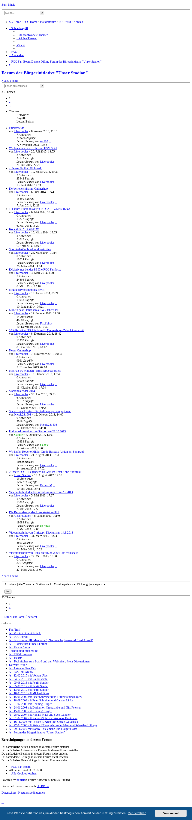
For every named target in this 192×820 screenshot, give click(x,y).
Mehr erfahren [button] (137, 813)
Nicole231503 (22, 414)
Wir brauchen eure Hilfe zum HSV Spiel (33, 148)
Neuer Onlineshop (20, 350)
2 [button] (9, 101)
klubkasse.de (16, 127)
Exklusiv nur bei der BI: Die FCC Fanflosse (35, 269)
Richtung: (83, 584)
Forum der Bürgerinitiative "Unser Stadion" (45, 72)
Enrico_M (46, 485)
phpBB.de (43, 786)
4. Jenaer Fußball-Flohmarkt (25, 168)
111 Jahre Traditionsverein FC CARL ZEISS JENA (39, 208)
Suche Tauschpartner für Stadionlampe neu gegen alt (40, 411)
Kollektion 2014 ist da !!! (24, 229)
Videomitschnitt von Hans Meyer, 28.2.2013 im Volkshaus (43, 552)
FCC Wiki (65, 21)
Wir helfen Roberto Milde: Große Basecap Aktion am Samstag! (46, 451)
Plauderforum (48, 21)
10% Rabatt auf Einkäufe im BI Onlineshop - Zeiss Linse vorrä (46, 330)
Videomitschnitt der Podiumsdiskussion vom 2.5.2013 (41, 492)
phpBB (20, 779)
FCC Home (30, 21)
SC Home (15, 21)
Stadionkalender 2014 (22, 390)
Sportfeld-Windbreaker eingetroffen (30, 249)
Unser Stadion (22, 475)
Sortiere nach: (44, 584)
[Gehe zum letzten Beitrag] (50, 141)
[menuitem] (32, 35)
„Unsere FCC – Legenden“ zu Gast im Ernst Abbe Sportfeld (45, 471)
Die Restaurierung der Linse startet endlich (34, 512)
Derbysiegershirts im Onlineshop (28, 188)
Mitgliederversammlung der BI (27, 289)
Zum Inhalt (8, 4)
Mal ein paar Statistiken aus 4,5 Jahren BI (33, 310)
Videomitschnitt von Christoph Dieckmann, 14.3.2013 (41, 532)
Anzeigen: (10, 584)
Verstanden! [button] (171, 813)
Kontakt (78, 21)
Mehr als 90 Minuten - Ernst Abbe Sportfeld (35, 370)
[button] (10, 105)
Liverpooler (21, 131)
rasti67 (44, 141)
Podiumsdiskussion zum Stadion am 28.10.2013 (37, 431)
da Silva (45, 525)
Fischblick (46, 323)
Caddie (18, 434)
